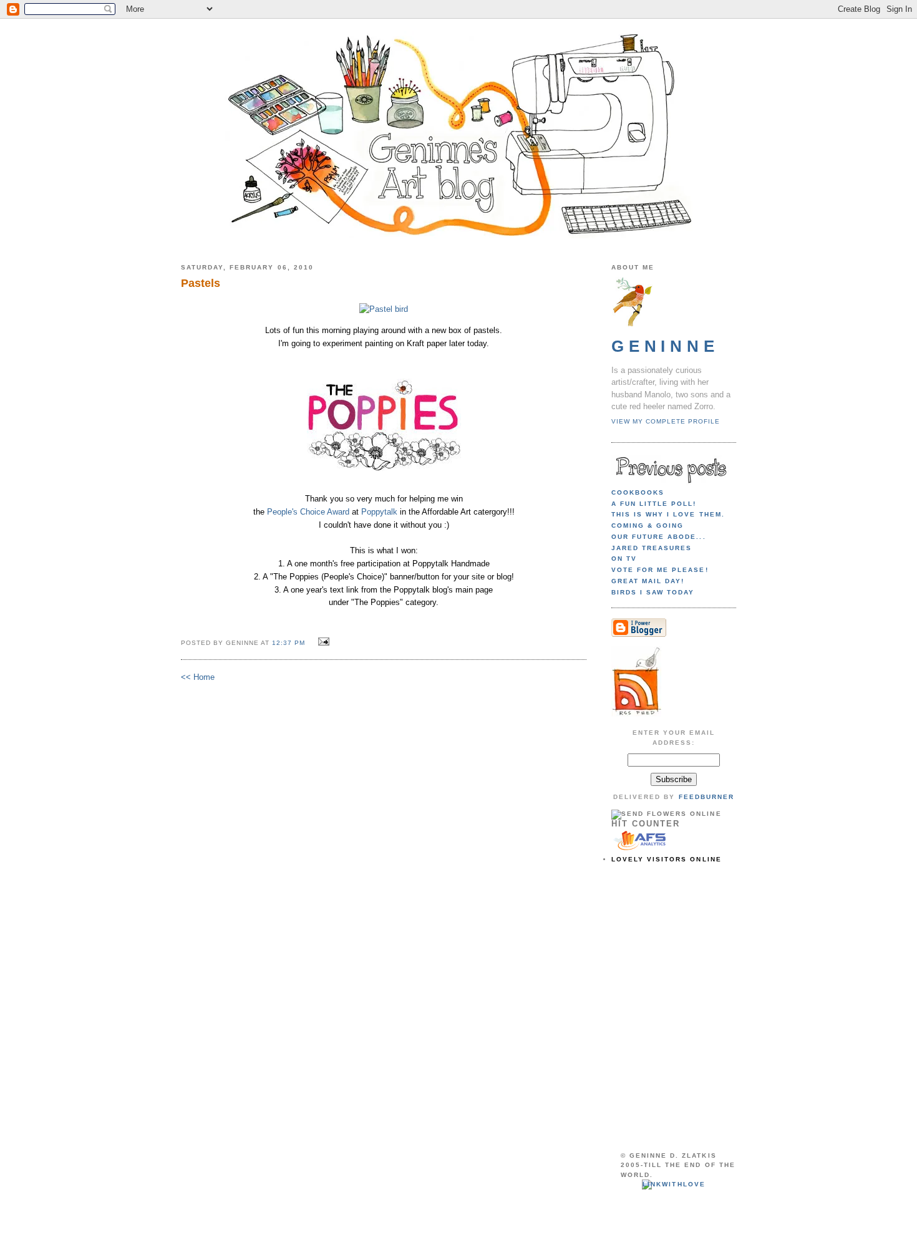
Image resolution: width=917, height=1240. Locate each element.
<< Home (198, 677)
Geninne (665, 346)
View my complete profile (665, 421)
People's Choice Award (308, 511)
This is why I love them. (668, 514)
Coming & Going (647, 525)
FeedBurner (706, 796)
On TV (624, 558)
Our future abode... (658, 536)
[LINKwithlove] (673, 1184)
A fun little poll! (654, 503)
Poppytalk (379, 511)
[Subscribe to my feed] (636, 715)
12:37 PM (288, 642)
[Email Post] (322, 642)
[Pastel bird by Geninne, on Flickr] (383, 309)
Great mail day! (647, 581)
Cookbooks (637, 492)
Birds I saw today (652, 592)
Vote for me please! (660, 569)
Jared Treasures (651, 548)
